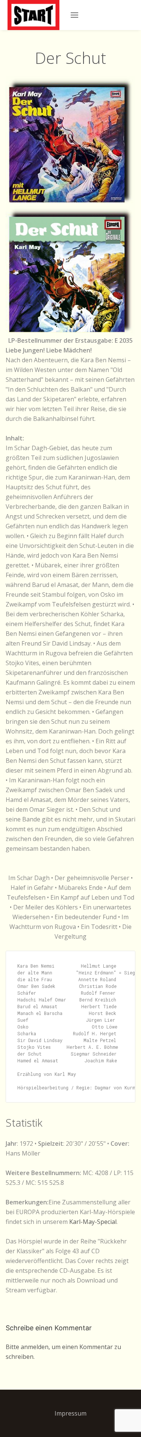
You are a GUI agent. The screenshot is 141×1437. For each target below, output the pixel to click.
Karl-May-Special (93, 1222)
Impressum (70, 1413)
